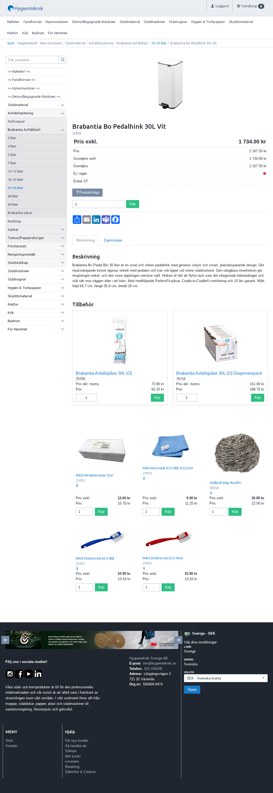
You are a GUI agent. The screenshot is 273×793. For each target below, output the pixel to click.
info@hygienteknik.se (159, 663)
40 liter (13, 196)
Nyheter (13, 22)
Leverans (72, 761)
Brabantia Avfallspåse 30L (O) (104, 373)
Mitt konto (73, 756)
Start (11, 43)
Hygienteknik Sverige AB (148, 658)
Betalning (72, 767)
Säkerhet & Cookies (80, 772)
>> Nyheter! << (19, 71)
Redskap (14, 221)
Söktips (71, 751)
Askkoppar (16, 121)
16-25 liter (15, 179)
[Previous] (5, 640)
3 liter (12, 138)
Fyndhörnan (32, 22)
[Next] (178, 640)
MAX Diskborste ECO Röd (163, 558)
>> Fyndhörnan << (21, 79)
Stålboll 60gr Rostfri (225, 483)
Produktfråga (89, 192)
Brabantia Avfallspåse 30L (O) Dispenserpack (219, 373)
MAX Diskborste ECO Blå (95, 558)
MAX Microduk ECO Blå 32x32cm (168, 468)
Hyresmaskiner (57, 22)
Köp (133, 204)
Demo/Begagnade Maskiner (94, 22)
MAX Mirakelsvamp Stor (95, 475)
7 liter (12, 163)
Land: (188, 646)
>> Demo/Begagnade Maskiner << (34, 96)
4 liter (12, 146)
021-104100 (153, 669)
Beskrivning (86, 240)
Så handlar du (75, 746)
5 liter (12, 155)
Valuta (189, 672)
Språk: (189, 659)
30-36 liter (159, 43)
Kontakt (12, 746)
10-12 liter (15, 171)
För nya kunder (76, 741)
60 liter (13, 204)
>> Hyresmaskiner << (24, 88)
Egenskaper (113, 240)
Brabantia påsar (20, 212)
